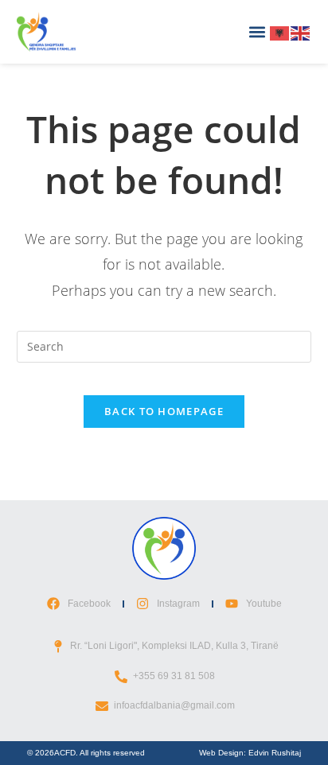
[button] (257, 32)
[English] (301, 31)
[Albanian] (280, 31)
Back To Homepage (164, 411)
